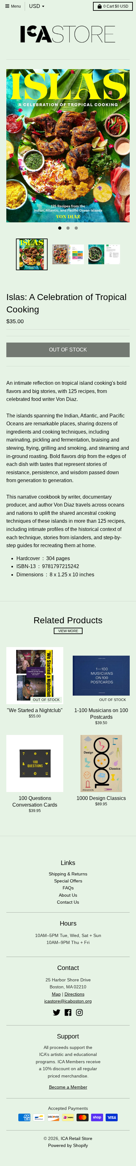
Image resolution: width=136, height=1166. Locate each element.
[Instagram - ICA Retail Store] (79, 1012)
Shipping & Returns (68, 873)
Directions (74, 994)
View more (68, 631)
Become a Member (68, 1087)
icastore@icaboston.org (68, 1001)
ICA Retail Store (76, 1138)
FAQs (68, 887)
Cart (115, 6)
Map (56, 994)
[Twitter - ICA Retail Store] (56, 1012)
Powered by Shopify (68, 1145)
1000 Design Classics (101, 798)
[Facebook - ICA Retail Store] (68, 1012)
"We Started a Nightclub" (35, 710)
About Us (68, 895)
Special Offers (68, 880)
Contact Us (68, 902)
